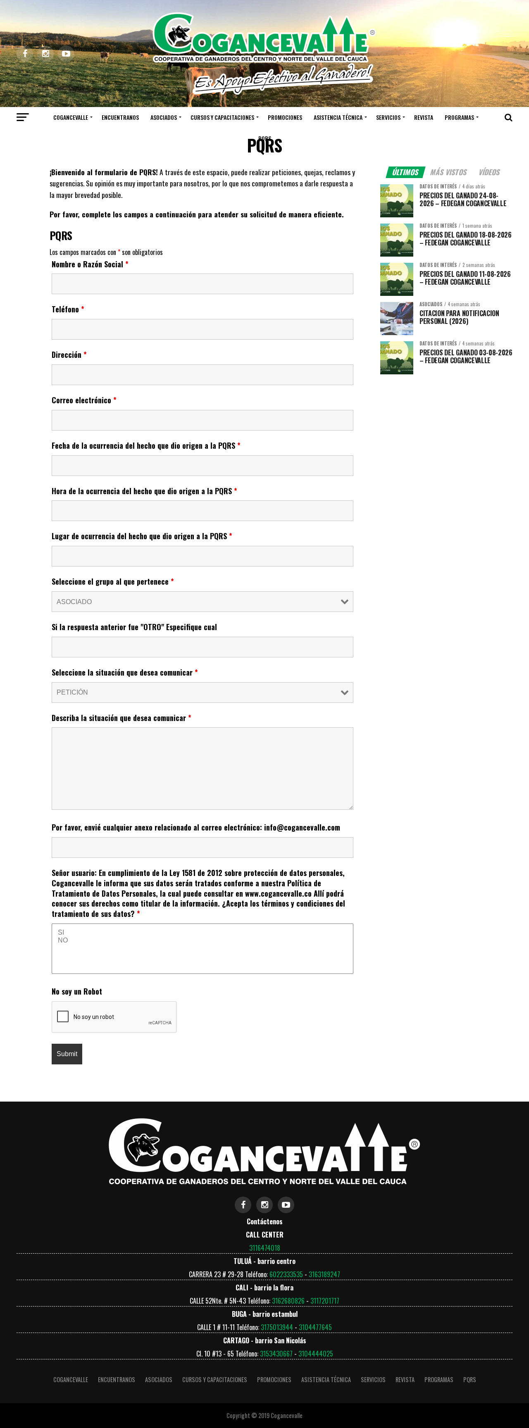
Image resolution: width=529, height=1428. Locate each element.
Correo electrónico (84, 400)
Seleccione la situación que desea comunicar (125, 672)
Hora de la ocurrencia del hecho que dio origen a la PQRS (144, 491)
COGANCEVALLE (70, 117)
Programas (459, 117)
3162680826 (288, 1301)
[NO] (202, 941)
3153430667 (276, 1354)
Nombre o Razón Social (90, 264)
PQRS (264, 138)
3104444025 (315, 1354)
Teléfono (68, 309)
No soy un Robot (77, 991)
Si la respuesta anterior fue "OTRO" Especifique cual (134, 626)
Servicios (388, 117)
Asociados (163, 117)
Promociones (285, 117)
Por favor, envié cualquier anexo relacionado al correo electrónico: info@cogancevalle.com (196, 827)
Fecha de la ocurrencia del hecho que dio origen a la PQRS (146, 445)
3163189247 (324, 1274)
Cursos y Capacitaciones (222, 117)
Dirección (69, 354)
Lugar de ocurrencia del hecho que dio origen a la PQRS (142, 536)
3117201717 (324, 1301)
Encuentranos (120, 117)
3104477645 (315, 1327)
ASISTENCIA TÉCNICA (338, 117)
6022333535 (286, 1274)
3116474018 (264, 1248)
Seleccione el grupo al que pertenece (113, 581)
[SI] (202, 933)
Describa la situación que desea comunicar (121, 717)
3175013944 (277, 1327)
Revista (423, 117)
